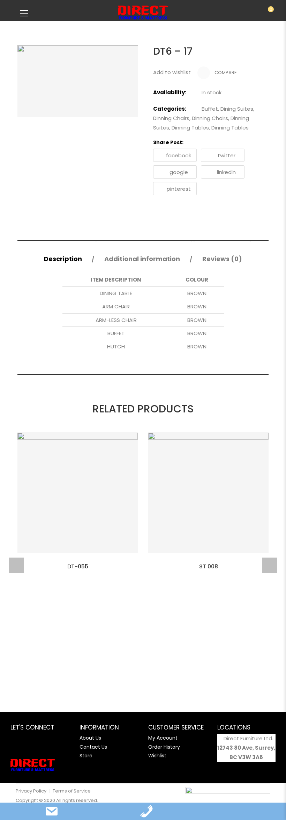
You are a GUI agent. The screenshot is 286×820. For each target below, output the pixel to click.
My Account (163, 737)
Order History (164, 746)
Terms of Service (72, 791)
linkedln (226, 172)
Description (63, 258)
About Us (90, 737)
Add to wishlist (172, 72)
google (179, 172)
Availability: (169, 92)
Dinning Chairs (171, 118)
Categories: (169, 108)
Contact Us (93, 746)
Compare (225, 72)
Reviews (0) (222, 258)
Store (86, 755)
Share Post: (168, 142)
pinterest (179, 188)
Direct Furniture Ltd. (248, 738)
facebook (178, 155)
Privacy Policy (31, 791)
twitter (226, 155)
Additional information (142, 258)
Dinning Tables (190, 127)
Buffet (210, 108)
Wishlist (157, 755)
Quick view (78, 561)
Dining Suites (236, 108)
